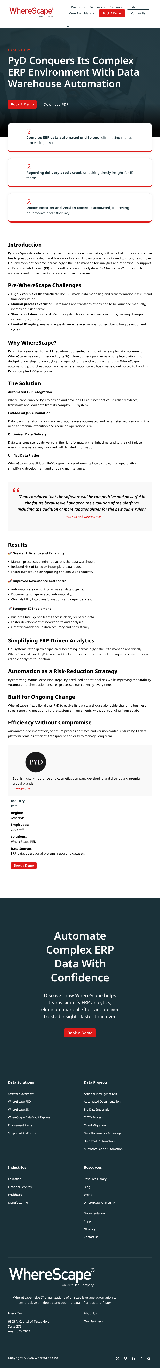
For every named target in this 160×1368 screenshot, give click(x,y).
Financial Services (20, 1187)
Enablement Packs (20, 1125)
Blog (87, 1187)
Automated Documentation (102, 1101)
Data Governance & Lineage (102, 1133)
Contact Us (138, 13)
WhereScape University (99, 1202)
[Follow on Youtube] (149, 1358)
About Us (90, 1313)
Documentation (94, 1213)
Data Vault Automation (99, 1141)
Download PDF (56, 104)
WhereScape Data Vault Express (29, 1117)
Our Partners (93, 1321)
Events (88, 1194)
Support (89, 1221)
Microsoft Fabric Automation (103, 1149)
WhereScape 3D (18, 1109)
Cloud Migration (95, 1125)
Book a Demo (24, 865)
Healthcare (15, 1194)
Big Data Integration (97, 1109)
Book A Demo (112, 13)
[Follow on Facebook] (141, 1358)
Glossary (90, 1229)
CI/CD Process (93, 1117)
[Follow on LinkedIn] (133, 1358)
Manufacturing (18, 1202)
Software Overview (21, 1094)
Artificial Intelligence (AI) (100, 1094)
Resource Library (95, 1179)
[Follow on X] (118, 1358)
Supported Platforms (22, 1133)
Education (14, 1179)
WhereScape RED (19, 1101)
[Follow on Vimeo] (125, 1358)
